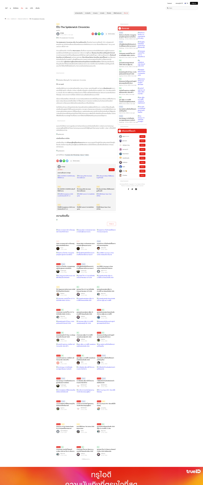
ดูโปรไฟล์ (60, 170)
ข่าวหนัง (102, 13)
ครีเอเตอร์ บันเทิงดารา (23, 19)
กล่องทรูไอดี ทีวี (179, 3)
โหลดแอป (169, 3)
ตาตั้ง (31, 8)
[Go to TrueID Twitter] (132, 190)
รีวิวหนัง (109, 13)
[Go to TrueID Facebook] (128, 190)
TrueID (10, 3)
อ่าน (22, 8)
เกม (27, 8)
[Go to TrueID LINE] (136, 190)
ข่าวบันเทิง (87, 13)
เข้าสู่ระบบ (194, 3)
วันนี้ (6, 8)
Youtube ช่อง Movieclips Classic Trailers (77, 155)
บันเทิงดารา (13, 19)
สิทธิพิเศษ (15, 8)
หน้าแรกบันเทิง (79, 13)
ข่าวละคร (95, 13)
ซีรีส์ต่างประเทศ (117, 13)
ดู (10, 8)
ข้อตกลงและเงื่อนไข (124, 184)
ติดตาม (111, 170)
